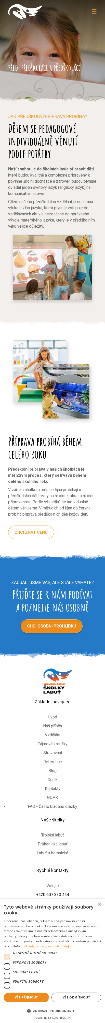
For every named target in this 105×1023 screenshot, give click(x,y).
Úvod (52, 717)
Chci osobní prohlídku (51, 626)
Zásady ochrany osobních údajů (47, 946)
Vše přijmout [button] (26, 997)
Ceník (53, 779)
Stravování (52, 752)
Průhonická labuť (53, 844)
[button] (52, 1011)
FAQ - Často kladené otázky (52, 806)
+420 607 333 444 (52, 894)
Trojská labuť (52, 835)
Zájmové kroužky (52, 743)
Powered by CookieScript (53, 1017)
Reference (52, 761)
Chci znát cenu (31, 532)
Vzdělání (52, 735)
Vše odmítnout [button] (76, 997)
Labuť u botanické (52, 853)
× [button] (99, 904)
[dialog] (52, 961)
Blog (52, 770)
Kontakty (52, 788)
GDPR (52, 797)
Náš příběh (52, 726)
